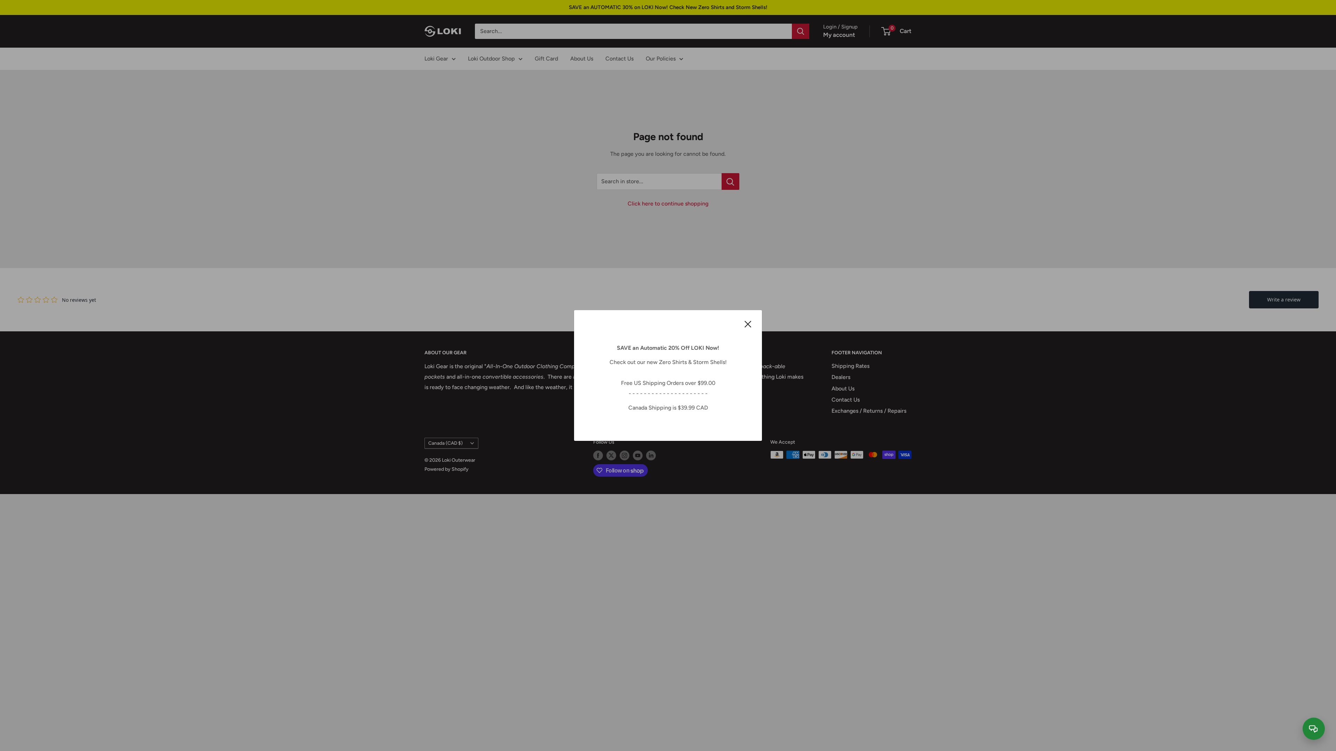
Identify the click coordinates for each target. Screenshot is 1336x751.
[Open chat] (1314, 729)
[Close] (748, 323)
